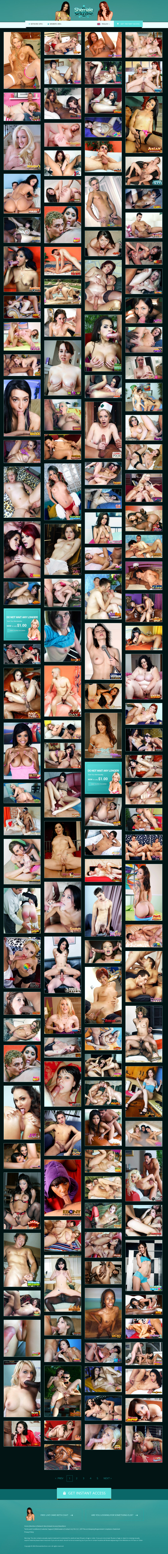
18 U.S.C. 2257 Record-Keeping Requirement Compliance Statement (96, 1529)
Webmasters (59, 1529)
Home (26, 1526)
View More (62, 1526)
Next (107, 1478)
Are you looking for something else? (112, 1515)
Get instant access (130, 24)
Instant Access (53, 1526)
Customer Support (47, 1529)
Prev (60, 1478)
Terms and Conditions (32, 1529)
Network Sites (37, 24)
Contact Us (68, 1529)
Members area (55, 24)
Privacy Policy (29, 1532)
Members (33, 1526)
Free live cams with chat (54, 1515)
